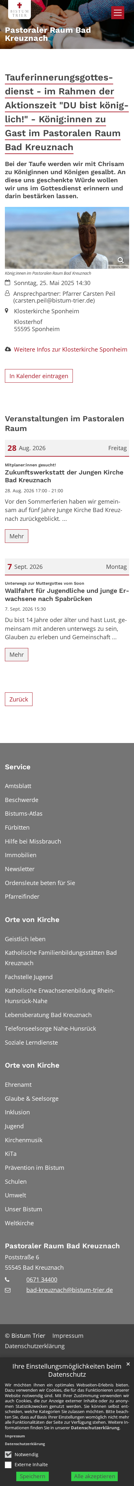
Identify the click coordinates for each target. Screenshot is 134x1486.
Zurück (18, 699)
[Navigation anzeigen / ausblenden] (117, 12)
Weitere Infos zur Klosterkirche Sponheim (70, 349)
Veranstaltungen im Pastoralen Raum (64, 423)
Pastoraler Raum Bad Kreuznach (62, 1246)
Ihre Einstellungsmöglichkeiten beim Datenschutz (67, 1370)
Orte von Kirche (32, 920)
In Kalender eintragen (38, 376)
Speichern (32, 1476)
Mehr (16, 536)
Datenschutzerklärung (95, 1428)
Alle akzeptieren (94, 1476)
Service (18, 767)
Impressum (15, 1435)
